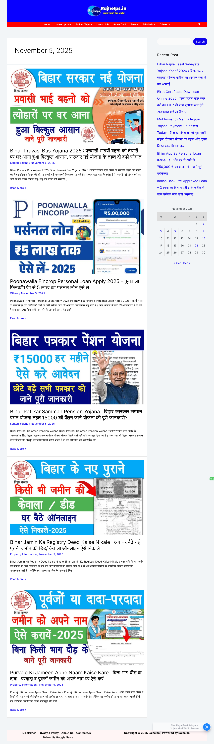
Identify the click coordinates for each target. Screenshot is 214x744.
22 (196, 245)
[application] (168, 24)
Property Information (23, 554)
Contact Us (83, 732)
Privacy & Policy (48, 732)
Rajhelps (184, 732)
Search (200, 41)
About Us (67, 732)
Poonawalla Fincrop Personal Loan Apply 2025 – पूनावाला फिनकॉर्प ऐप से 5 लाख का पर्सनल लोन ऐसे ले (74, 284)
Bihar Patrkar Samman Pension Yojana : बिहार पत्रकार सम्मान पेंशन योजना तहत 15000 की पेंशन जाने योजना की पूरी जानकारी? (76, 414)
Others (14, 293)
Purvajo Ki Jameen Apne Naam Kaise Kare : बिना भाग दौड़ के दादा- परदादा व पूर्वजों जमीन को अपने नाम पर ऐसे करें (75, 675)
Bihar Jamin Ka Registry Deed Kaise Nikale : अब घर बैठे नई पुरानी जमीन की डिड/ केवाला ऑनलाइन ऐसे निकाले (75, 545)
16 (203, 238)
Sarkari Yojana (19, 162)
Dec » (187, 263)
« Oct (177, 263)
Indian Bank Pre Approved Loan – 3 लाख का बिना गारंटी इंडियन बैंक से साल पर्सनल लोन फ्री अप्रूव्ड (182, 187)
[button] (199, 24)
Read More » (18, 187)
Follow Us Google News (58, 737)
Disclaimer (29, 732)
